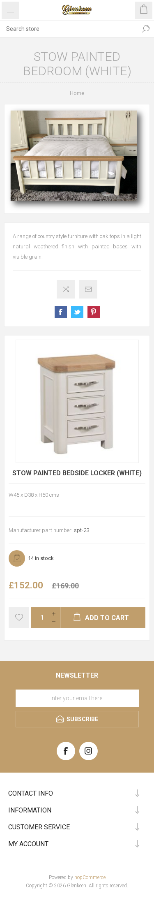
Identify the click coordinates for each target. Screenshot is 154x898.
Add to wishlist (19, 617)
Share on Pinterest (93, 312)
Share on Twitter (77, 312)
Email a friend (88, 289)
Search (146, 29)
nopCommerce (90, 877)
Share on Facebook (61, 312)
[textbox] (69, 29)
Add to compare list (66, 289)
